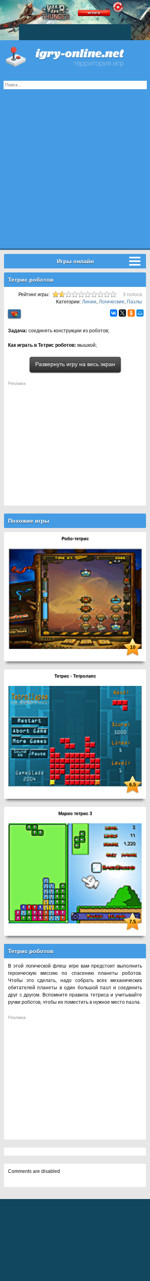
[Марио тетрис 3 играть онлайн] (75, 873)
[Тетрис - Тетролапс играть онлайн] (75, 736)
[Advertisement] (75, 173)
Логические (111, 302)
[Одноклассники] (131, 313)
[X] (122, 313)
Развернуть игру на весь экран (75, 364)
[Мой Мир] (140, 313)
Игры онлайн (75, 56)
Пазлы (134, 302)
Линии (89, 302)
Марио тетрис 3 (75, 813)
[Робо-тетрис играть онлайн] (75, 598)
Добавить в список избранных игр (14, 314)
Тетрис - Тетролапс (75, 675)
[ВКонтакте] (113, 313)
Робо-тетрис (75, 538)
